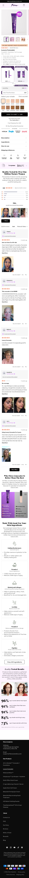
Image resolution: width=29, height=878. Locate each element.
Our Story (6, 825)
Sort (13, 226)
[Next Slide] (26, 212)
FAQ (4, 821)
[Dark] (17, 107)
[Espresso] (22, 107)
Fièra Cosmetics (12, 872)
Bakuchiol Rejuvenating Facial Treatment (11, 796)
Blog (4, 840)
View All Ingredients (14, 662)
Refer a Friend (7, 832)
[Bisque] (8, 101)
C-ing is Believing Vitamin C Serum (13, 784)
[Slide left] (1, 39)
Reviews (5, 829)
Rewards (5, 836)
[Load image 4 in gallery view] (23, 39)
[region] (14, 212)
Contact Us (6, 817)
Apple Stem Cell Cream (10, 788)
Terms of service (10, 874)
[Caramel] (13, 107)
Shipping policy (20, 874)
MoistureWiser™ (8, 772)
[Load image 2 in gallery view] (12, 39)
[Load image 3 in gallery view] (17, 39)
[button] (3, 5)
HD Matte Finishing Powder (11, 801)
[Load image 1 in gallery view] (6, 39)
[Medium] (22, 101)
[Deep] (8, 107)
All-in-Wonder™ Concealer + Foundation (11, 764)
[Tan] (3, 107)
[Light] (3, 101)
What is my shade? (23, 96)
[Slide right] (27, 39)
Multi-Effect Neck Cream (10, 780)
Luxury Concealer (8, 769)
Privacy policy (21, 872)
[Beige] (13, 101)
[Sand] (17, 101)
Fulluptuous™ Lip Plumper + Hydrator (14, 776)
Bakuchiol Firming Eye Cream (11, 791)
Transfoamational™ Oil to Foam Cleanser (12, 806)
